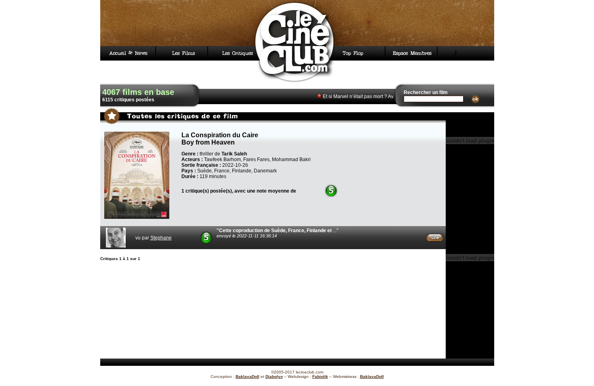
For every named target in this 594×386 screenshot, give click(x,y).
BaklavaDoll (247, 376)
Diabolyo (274, 376)
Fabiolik (320, 376)
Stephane (161, 238)
